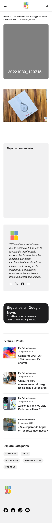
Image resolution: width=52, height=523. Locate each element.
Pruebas (10, 467)
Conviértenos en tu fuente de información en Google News (23, 313)
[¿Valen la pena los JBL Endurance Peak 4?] (9, 403)
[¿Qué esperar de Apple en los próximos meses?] (9, 424)
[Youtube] (28, 284)
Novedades (11, 461)
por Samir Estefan (26, 419)
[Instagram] (22, 284)
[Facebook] (11, 284)
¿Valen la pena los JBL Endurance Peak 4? (32, 407)
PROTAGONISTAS (33, 461)
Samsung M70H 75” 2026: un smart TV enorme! (30, 359)
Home (6, 17)
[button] (5, 5)
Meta (25, 454)
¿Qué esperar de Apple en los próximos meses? (33, 429)
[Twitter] (17, 284)
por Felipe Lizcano (27, 348)
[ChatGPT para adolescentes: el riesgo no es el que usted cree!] (9, 378)
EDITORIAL (10, 454)
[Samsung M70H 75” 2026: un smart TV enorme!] (9, 353)
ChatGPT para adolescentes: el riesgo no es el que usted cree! (32, 384)
